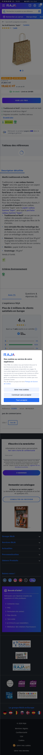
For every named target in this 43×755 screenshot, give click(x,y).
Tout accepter (21, 400)
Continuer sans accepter (21, 395)
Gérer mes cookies (21, 389)
